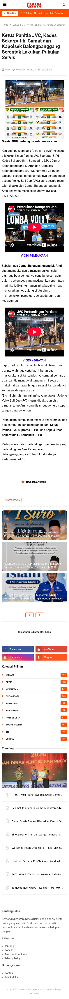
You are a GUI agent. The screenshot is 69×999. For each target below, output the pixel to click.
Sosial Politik (14, 724)
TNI (7, 732)
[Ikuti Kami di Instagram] (18, 657)
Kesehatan (12, 689)
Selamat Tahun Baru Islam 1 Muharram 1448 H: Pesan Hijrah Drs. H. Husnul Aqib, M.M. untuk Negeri (33, 597)
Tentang (9, 946)
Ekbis (9, 682)
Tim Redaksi (11, 977)
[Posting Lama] (40, 615)
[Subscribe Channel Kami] (51, 649)
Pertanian (12, 710)
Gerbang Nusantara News (39, 989)
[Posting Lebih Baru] (29, 615)
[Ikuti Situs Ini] (51, 657)
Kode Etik (10, 950)
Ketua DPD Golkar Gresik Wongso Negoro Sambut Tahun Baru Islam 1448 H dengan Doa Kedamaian (32, 534)
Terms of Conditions (16, 954)
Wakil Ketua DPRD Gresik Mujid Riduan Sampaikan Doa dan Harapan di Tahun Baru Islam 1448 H (32, 565)
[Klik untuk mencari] (64, 5)
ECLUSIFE (47, 69)
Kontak (9, 973)
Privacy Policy (12, 958)
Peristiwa (12, 703)
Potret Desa (13, 717)
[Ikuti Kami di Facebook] (18, 649)
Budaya (10, 675)
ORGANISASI (12, 696)
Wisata (10, 739)
